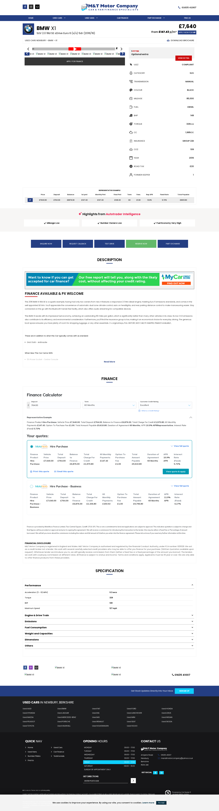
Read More (109, 361)
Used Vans (89, 18)
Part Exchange (154, 18)
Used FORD (131, 709)
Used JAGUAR (63, 713)
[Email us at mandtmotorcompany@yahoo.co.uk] (37, 7)
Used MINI (131, 717)
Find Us (187, 18)
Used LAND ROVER (134, 713)
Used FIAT (96, 709)
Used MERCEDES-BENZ (66, 717)
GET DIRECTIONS (90, 776)
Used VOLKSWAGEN (100, 726)
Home (30, 18)
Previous (27, 54)
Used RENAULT (98, 722)
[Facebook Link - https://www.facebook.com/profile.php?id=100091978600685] (25, 7)
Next (123, 54)
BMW (50, 40)
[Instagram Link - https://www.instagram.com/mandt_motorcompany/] (31, 7)
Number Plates (34, 756)
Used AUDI (27, 709)
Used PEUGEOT (29, 722)
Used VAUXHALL (63, 726)
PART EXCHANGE (173, 243)
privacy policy (45, 790)
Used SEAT (131, 722)
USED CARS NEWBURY (35, 40)
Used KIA (95, 713)
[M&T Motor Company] (154, 750)
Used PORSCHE (63, 722)
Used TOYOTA (28, 726)
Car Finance (122, 18)
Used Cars (57, 18)
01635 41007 (189, 7)
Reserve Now (141, 243)
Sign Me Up (184, 691)
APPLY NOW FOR (187, 32)
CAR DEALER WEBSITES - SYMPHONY (180, 794)
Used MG (96, 717)
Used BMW (61, 709)
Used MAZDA (28, 717)
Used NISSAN (167, 717)
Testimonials (59, 756)
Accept (161, 803)
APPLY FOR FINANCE (75, 61)
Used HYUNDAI (29, 713)
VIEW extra (183, 58)
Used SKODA (167, 722)
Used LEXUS (166, 713)
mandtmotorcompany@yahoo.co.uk (169, 758)
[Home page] (109, 7)
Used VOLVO (132, 726)
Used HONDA (167, 709)
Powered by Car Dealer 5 (181, 792)
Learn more (148, 802)
